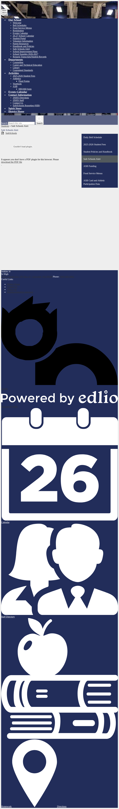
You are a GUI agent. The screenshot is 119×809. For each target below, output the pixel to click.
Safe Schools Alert (21, 49)
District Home (13, 284)
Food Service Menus (22, 28)
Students (5, 126)
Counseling (18, 62)
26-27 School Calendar (23, 36)
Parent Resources (21, 43)
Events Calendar (20, 33)
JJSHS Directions (21, 97)
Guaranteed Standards (23, 70)
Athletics (17, 78)
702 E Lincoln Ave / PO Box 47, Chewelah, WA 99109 (26, 276)
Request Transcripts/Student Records (29, 56)
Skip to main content (10, 2)
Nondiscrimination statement (20, 292)
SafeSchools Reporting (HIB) (26, 105)
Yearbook (17, 84)
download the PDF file (11, 162)
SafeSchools (11, 133)
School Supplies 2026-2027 (25, 54)
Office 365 (12, 289)
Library (16, 67)
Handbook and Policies (23, 46)
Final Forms (24, 81)
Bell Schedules (19, 25)
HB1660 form (25, 89)
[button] (15, 19)
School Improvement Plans (25, 51)
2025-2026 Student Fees (24, 76)
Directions (61, 806)
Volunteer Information (23, 41)
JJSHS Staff (18, 100)
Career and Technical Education (27, 65)
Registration (18, 30)
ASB (15, 86)
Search (4, 123)
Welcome (17, 22)
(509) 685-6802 (67, 276)
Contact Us (18, 103)
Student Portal (19, 38)
